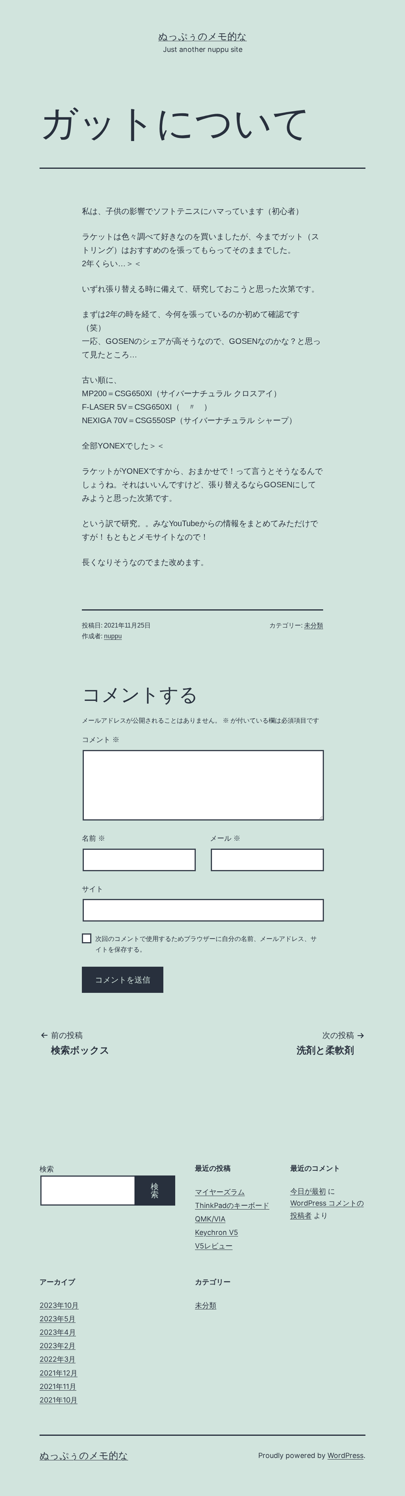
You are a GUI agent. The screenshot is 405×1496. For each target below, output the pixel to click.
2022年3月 (58, 1359)
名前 (93, 838)
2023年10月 (59, 1305)
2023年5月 (58, 1319)
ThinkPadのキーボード (232, 1205)
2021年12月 (59, 1373)
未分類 (313, 625)
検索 (47, 1169)
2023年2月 (58, 1345)
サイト (92, 889)
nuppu (113, 636)
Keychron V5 (216, 1232)
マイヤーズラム (220, 1192)
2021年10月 (59, 1400)
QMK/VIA (210, 1219)
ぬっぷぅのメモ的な (202, 36)
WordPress (345, 1455)
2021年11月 (58, 1386)
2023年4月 (58, 1332)
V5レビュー (214, 1246)
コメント (100, 740)
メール (225, 838)
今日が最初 (308, 1191)
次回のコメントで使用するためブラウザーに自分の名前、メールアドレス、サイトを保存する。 (206, 944)
